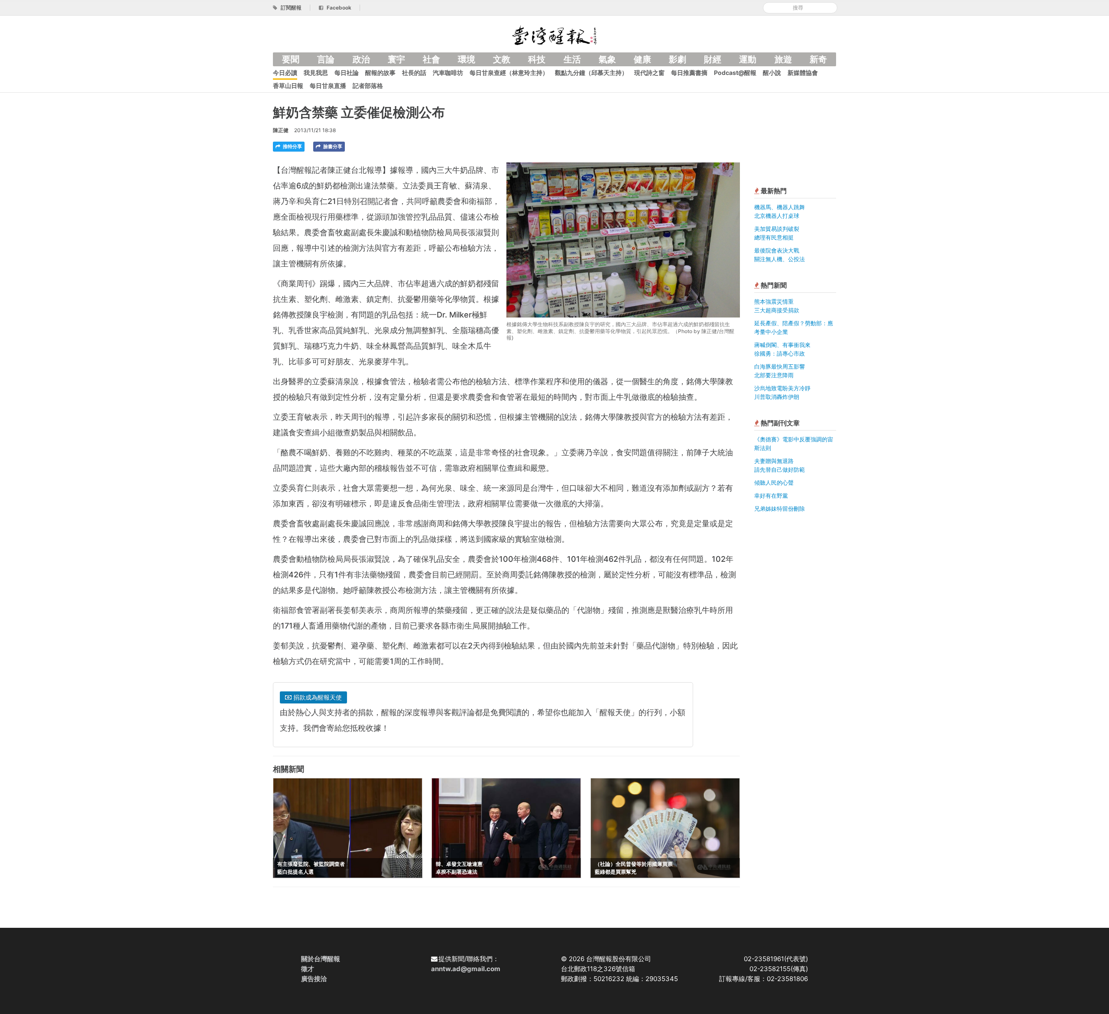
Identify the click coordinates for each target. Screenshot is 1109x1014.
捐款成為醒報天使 (317, 697)
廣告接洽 (314, 979)
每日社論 (346, 72)
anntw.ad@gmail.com (465, 969)
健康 (642, 59)
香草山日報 (288, 85)
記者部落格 (368, 85)
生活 (572, 59)
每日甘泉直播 (328, 85)
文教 (501, 59)
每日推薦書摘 (689, 72)
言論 (325, 59)
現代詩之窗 (649, 72)
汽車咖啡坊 (448, 72)
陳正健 (281, 130)
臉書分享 (332, 146)
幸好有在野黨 (771, 495)
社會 (431, 59)
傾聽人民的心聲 (774, 482)
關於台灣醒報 (320, 959)
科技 (536, 59)
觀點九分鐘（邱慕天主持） (591, 72)
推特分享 (292, 146)
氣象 (607, 59)
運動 (747, 59)
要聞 (290, 59)
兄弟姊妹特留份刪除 (779, 508)
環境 (466, 59)
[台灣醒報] (554, 34)
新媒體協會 (803, 72)
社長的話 (414, 72)
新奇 (818, 59)
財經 (712, 59)
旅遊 (783, 59)
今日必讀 (285, 72)
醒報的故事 (380, 72)
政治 (361, 59)
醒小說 (772, 72)
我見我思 (316, 72)
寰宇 (396, 59)
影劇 (677, 59)
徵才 (307, 969)
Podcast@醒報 (735, 72)
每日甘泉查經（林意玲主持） (509, 72)
